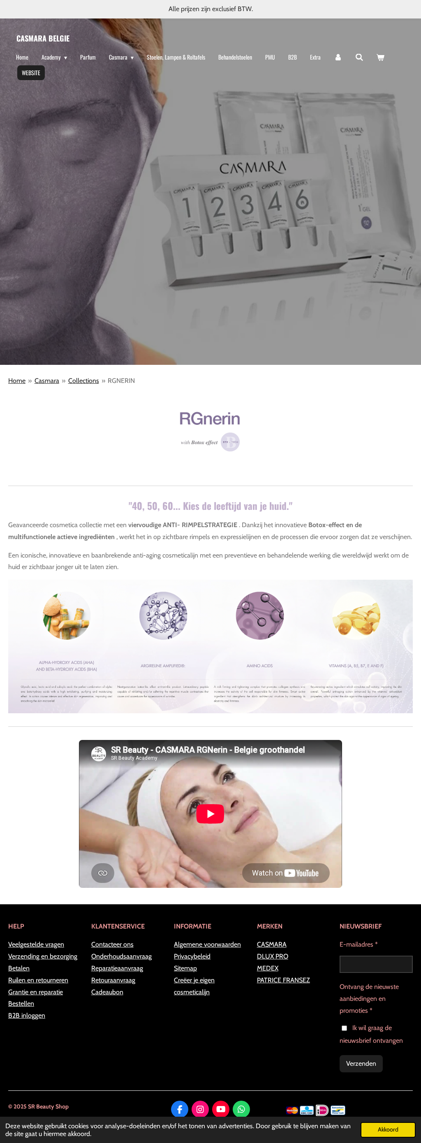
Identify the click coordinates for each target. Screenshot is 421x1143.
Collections (83, 381)
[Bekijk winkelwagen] (380, 57)
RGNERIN (121, 381)
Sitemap (185, 968)
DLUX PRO (272, 956)
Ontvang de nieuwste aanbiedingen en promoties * (369, 998)
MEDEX (267, 968)
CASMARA (272, 944)
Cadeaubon (107, 992)
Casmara (47, 381)
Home (16, 381)
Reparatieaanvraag (117, 968)
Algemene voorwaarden (207, 944)
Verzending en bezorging (42, 956)
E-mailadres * (359, 944)
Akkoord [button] (388, 1129)
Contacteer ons (112, 944)
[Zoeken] (359, 57)
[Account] (338, 57)
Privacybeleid (192, 956)
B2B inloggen (26, 1015)
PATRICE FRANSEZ (283, 980)
